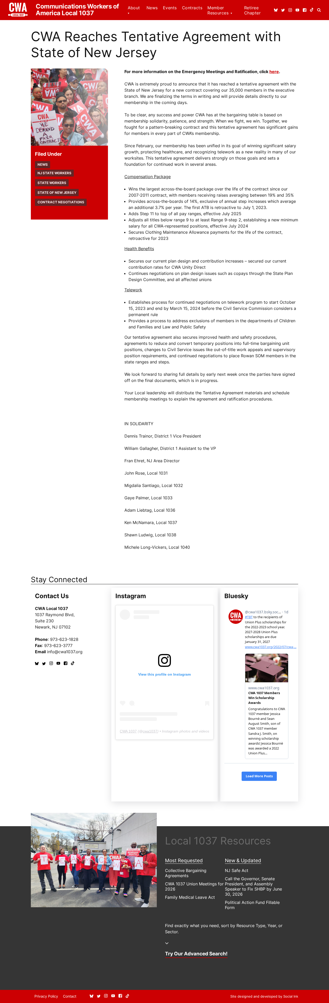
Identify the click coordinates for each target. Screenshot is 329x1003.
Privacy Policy (46, 996)
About (134, 7)
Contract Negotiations (61, 202)
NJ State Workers (54, 173)
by (264, 996)
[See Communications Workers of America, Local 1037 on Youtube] (297, 10)
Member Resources (218, 10)
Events (170, 7)
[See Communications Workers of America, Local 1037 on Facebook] (304, 10)
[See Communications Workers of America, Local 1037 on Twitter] (283, 10)
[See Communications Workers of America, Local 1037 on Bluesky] (276, 10)
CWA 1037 (128, 731)
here (274, 71)
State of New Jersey (57, 193)
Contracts (192, 7)
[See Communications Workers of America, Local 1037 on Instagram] (290, 10)
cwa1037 (150, 731)
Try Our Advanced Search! (196, 953)
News (152, 7)
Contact (69, 996)
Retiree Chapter (252, 10)
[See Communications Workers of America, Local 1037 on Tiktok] (312, 10)
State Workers (52, 183)
